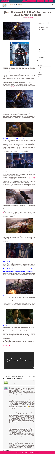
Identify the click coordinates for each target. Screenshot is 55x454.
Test (11, 372)
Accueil (24, 1)
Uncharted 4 (12, 340)
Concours (51, 1)
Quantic (31, 17)
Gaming (8, 372)
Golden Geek (40, 74)
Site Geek (39, 79)
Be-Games (39, 69)
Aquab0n (39, 67)
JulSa (38, 76)
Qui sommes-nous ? (40, 1)
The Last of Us (17, 88)
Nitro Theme (22, 452)
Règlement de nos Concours (31, 1)
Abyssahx (39, 63)
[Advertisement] (44, 39)
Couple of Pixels (16, 4)
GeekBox (39, 72)
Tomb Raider (13, 86)
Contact (46, 1)
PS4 (10, 372)
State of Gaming (40, 65)
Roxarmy (39, 78)
